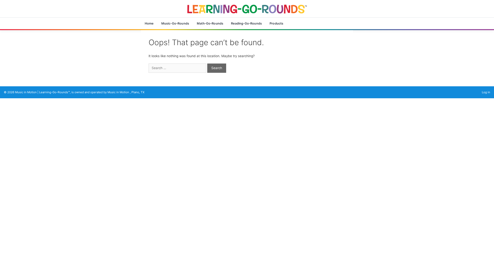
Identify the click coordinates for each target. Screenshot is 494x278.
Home (149, 23)
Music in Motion (26, 92)
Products (276, 23)
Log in (486, 92)
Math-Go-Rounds (210, 23)
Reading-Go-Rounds (246, 23)
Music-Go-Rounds (175, 23)
